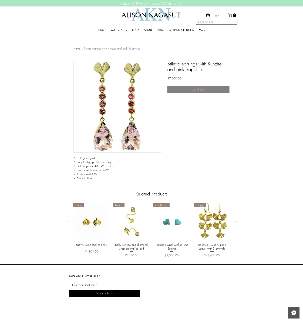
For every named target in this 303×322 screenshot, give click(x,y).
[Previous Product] (68, 221)
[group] (151, 232)
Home (76, 48)
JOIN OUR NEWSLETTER (83, 276)
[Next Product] (235, 221)
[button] (232, 15)
